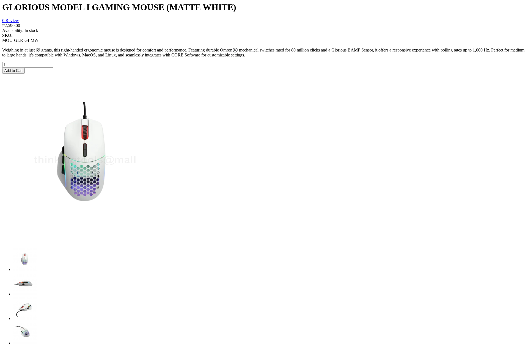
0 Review (10, 20)
